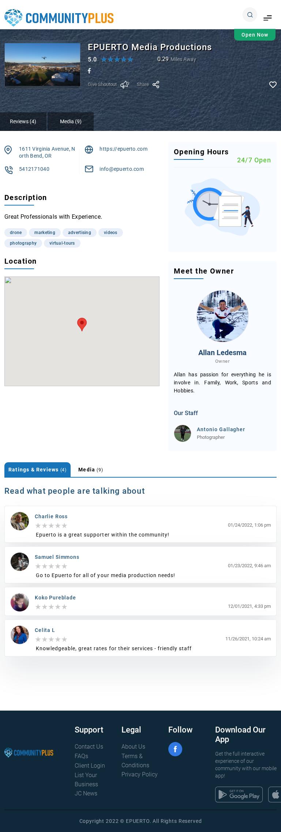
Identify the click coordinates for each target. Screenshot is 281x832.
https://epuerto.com (123, 149)
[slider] (118, 59)
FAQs (81, 756)
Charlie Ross (51, 516)
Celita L (45, 630)
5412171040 (34, 169)
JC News (86, 793)
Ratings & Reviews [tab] (37, 470)
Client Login (90, 765)
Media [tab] (90, 470)
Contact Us (89, 746)
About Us (133, 746)
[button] (82, 324)
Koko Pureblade (55, 598)
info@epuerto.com (121, 169)
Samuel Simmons (57, 557)
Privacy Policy (139, 774)
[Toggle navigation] (268, 18)
